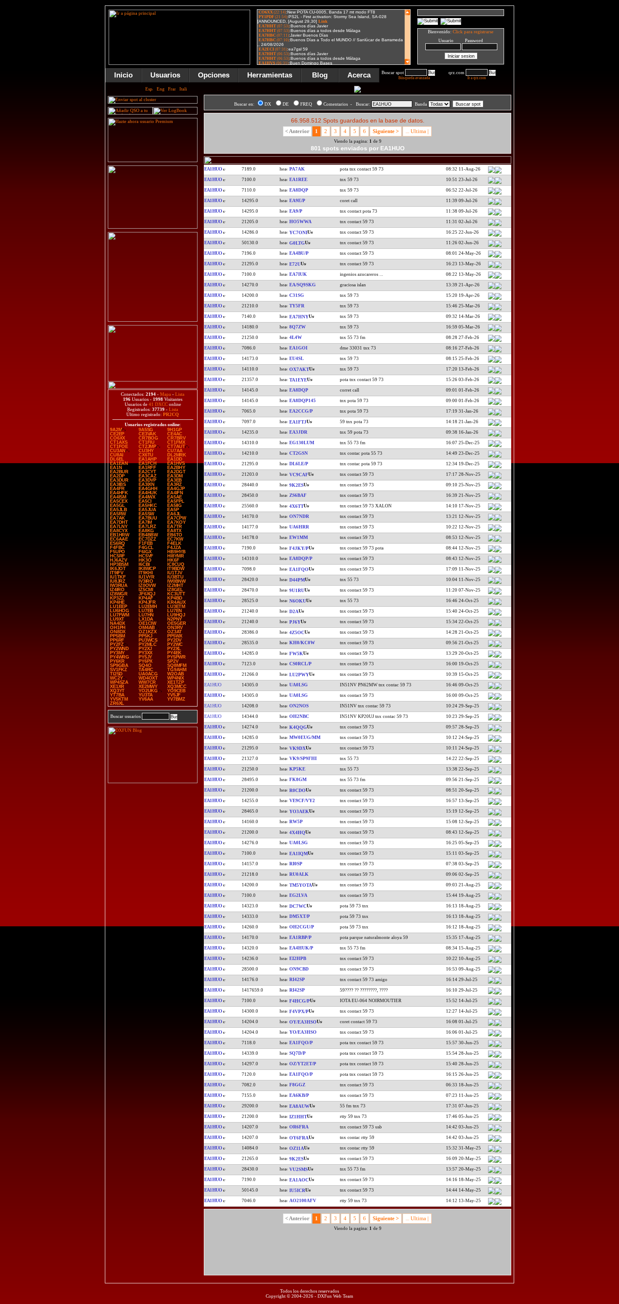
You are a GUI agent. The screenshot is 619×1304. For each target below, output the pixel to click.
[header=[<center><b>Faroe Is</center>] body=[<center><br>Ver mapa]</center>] (498, 1025)
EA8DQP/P (300, 558)
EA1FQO (299, 569)
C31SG (296, 295)
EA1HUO (212, 168)
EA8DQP (298, 189)
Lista (179, 394)
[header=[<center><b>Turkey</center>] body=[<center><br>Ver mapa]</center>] (498, 383)
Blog (320, 75)
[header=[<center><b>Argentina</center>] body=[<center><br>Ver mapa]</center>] (498, 677)
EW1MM (298, 537)
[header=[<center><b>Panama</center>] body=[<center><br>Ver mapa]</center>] (498, 225)
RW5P (296, 821)
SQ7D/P (297, 1053)
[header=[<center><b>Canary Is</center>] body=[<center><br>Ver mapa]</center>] (498, 193)
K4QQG (298, 727)
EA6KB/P (299, 1095)
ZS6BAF (298, 495)
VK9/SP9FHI (303, 758)
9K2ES (296, 485)
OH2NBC (299, 716)
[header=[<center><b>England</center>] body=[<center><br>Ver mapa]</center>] (498, 246)
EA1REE (298, 179)
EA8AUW (299, 1106)
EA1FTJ (298, 421)
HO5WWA (300, 221)
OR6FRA (299, 1126)
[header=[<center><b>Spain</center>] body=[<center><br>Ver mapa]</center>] (498, 183)
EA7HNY (299, 316)
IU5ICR (297, 1190)
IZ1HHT (298, 1116)
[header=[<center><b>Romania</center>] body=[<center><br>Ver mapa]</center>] (498, 814)
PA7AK (297, 168)
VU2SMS (298, 1169)
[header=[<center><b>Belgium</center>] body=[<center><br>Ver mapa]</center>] (498, 520)
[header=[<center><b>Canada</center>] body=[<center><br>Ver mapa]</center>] (498, 477)
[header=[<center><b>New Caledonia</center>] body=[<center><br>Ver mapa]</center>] (498, 783)
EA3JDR (298, 432)
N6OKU (297, 600)
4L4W (295, 337)
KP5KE (297, 768)
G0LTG (297, 242)
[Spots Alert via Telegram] (152, 226)
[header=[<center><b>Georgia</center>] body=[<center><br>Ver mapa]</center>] (498, 341)
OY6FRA (299, 1137)
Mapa (165, 394)
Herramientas (269, 75)
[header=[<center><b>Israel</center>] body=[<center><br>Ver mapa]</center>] (498, 509)
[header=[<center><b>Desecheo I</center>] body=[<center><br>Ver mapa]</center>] (498, 772)
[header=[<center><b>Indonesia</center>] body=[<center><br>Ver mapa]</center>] (498, 235)
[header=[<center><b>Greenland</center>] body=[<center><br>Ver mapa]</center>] (498, 372)
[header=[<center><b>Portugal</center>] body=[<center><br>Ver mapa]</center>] (498, 456)
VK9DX (297, 748)
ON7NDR (299, 516)
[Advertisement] (556, 132)
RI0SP (295, 863)
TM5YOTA (300, 885)
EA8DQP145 (302, 400)
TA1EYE (298, 379)
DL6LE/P (298, 463)
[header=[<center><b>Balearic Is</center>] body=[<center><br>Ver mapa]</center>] (498, 1098)
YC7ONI (298, 232)
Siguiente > (386, 131)
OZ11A (296, 1148)
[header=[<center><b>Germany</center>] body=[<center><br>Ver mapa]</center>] (498, 467)
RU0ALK (299, 874)
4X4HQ (297, 832)
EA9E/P (297, 200)
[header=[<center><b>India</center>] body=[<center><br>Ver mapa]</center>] (498, 1172)
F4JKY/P (299, 548)
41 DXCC (158, 404)
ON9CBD (299, 968)
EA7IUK (298, 274)
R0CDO (297, 790)
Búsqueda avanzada (414, 78)
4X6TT (296, 506)
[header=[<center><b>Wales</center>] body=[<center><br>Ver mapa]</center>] (498, 741)
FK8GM (298, 779)
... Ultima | (417, 131)
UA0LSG (298, 684)
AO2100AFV (302, 1200)
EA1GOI (298, 347)
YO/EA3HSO (303, 1032)
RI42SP (297, 979)
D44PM (297, 579)
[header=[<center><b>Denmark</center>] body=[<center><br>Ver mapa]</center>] (498, 1067)
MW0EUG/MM (304, 737)
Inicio (123, 75)
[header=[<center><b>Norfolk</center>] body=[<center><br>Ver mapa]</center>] (498, 751)
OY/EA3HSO (303, 1021)
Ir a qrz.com (476, 78)
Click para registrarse (473, 31)
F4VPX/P (299, 1011)
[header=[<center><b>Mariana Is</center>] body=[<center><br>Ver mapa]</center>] (498, 646)
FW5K (296, 653)
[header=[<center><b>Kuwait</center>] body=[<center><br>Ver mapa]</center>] (498, 488)
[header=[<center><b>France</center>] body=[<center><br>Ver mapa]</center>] (498, 551)
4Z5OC (296, 632)
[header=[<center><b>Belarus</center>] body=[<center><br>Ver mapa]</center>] (498, 362)
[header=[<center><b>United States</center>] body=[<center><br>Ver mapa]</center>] (498, 604)
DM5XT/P (299, 916)
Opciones (213, 75)
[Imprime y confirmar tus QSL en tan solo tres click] (152, 320)
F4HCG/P (299, 1000)
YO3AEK (299, 811)
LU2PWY (299, 674)
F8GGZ (297, 1084)
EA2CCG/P (301, 410)
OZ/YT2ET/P (302, 1063)
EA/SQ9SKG (302, 284)
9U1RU (296, 590)
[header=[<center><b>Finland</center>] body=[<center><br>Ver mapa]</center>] (498, 720)
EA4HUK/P (301, 947)
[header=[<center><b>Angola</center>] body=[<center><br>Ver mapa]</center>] (498, 614)
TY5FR (296, 305)
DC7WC (298, 906)
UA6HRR (299, 526)
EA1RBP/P (300, 937)
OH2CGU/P (301, 926)
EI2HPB (297, 958)
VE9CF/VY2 (302, 800)
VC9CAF (298, 474)
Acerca (359, 75)
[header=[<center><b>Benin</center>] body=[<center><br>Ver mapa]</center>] (498, 309)
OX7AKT (299, 369)
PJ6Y (295, 621)
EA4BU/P (299, 253)
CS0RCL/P (300, 663)
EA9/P (295, 210)
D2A (294, 611)
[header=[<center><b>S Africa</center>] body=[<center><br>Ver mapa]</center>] (498, 498)
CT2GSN (298, 453)
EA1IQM (298, 853)
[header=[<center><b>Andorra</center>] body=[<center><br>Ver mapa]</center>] (498, 298)
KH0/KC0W (302, 642)
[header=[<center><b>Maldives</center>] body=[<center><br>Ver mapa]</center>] (498, 330)
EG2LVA (298, 895)
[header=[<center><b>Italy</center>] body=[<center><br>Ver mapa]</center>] (498, 1120)
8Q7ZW (297, 326)
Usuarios (165, 75)
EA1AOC (299, 1179)
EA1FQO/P (301, 1042)
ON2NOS (299, 705)
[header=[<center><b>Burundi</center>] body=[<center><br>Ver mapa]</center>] (498, 593)
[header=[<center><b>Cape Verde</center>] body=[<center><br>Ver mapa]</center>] (498, 583)
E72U (295, 264)
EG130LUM (301, 442)
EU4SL (296, 358)
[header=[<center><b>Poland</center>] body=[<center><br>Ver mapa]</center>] (498, 1056)
